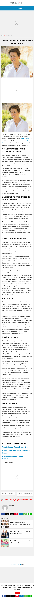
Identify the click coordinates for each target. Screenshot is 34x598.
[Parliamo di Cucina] (17, 4)
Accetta (17, 593)
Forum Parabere (21, 499)
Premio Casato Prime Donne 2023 (15, 447)
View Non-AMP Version (15, 564)
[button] (17, 8)
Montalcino (3, 501)
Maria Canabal (28, 499)
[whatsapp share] (25, 515)
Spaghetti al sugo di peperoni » (25, 494)
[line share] (30, 515)
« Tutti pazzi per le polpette (8, 493)
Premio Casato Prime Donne (13, 501)
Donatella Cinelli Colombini (9, 499)
